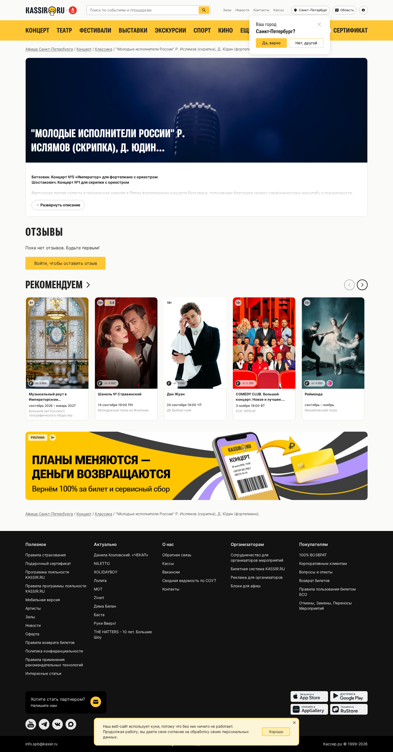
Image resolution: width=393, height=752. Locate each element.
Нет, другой (306, 43)
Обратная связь (176, 555)
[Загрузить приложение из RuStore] (349, 709)
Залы (30, 617)
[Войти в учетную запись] (363, 10)
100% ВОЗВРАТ (313, 555)
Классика (103, 49)
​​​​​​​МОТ (98, 589)
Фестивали (95, 30)
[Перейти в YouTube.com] (30, 724)
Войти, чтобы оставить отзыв (65, 263)
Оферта (32, 634)
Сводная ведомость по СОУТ (189, 580)
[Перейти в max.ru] (71, 724)
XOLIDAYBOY (105, 572)
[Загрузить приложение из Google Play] (349, 696)
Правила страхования (45, 555)
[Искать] (204, 10)
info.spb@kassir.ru (41, 744)
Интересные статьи (43, 673)
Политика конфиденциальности (54, 651)
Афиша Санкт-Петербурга (49, 49)
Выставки (133, 30)
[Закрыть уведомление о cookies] (294, 722)
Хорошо (276, 731)
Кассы (168, 563)
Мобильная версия (42, 599)
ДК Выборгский (179, 410)
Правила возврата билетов (50, 642)
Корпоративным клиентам (323, 563)
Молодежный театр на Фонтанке (123, 410)
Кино (225, 30)
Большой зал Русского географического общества (50, 413)
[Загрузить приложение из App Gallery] (309, 709)
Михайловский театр (321, 410)
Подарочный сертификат (48, 563)
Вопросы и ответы (316, 572)
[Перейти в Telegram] (44, 724)
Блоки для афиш (245, 586)
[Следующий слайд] (362, 284)
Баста (99, 614)
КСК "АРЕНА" (246, 411)
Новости (33, 625)
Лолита (100, 580)
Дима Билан (105, 606)
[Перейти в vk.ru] (57, 724)
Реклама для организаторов (257, 577)
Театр (64, 30)
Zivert (99, 597)
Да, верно (271, 43)
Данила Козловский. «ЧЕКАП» (121, 555)
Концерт (37, 30)
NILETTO (102, 563)
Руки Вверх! (105, 623)
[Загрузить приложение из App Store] (309, 696)
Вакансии (171, 572)
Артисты (33, 608)
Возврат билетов (314, 580)
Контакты (170, 589)
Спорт (202, 30)
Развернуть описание (60, 205)
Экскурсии (170, 30)
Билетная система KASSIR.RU (258, 568)
